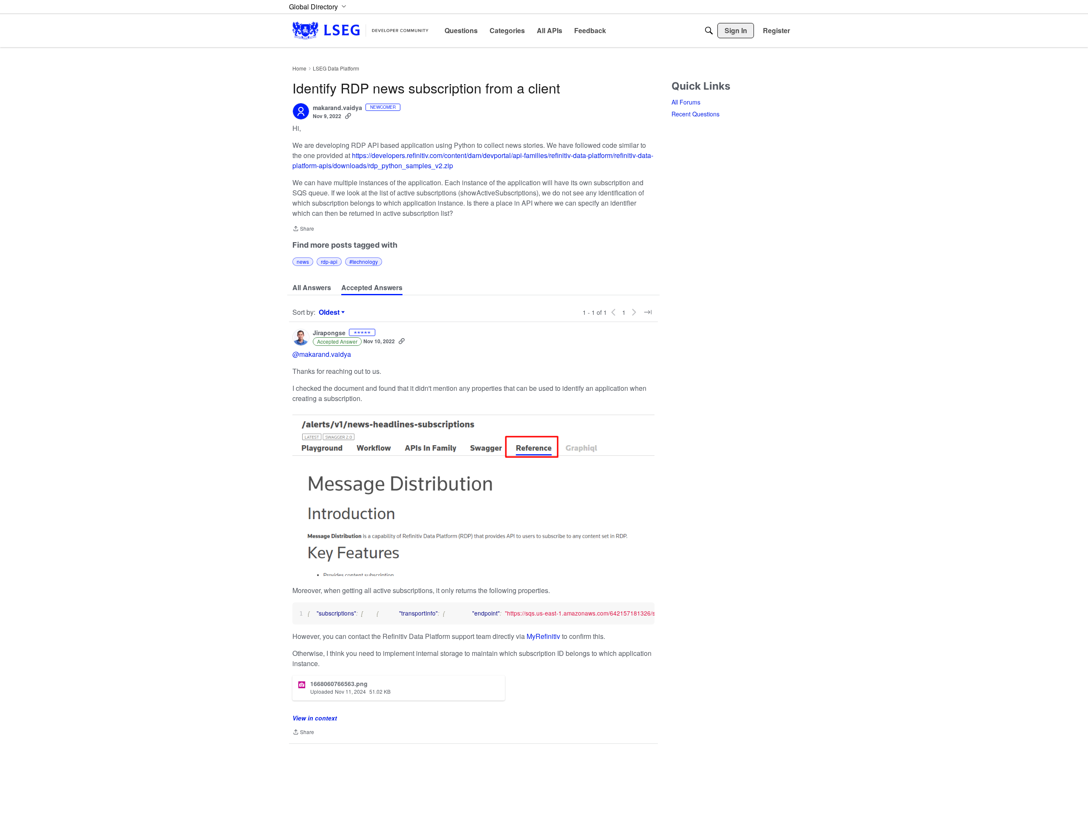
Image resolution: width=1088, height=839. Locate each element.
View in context (314, 718)
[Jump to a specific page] (647, 312)
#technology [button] (363, 261)
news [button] (303, 261)
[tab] (311, 287)
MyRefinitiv (544, 636)
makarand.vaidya (337, 108)
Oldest (330, 312)
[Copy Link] (348, 116)
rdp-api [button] (329, 261)
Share (303, 229)
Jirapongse (329, 333)
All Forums (686, 102)
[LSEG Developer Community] (360, 30)
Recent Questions (696, 114)
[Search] (709, 30)
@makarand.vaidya (321, 354)
